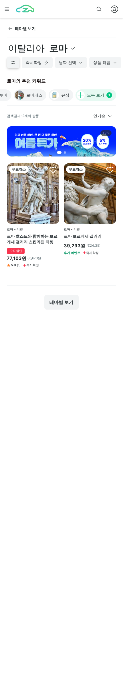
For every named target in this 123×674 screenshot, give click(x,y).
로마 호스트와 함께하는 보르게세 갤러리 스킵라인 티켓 (32, 239)
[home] (25, 9)
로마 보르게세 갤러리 (83, 236)
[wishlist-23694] (110, 170)
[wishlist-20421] (53, 170)
